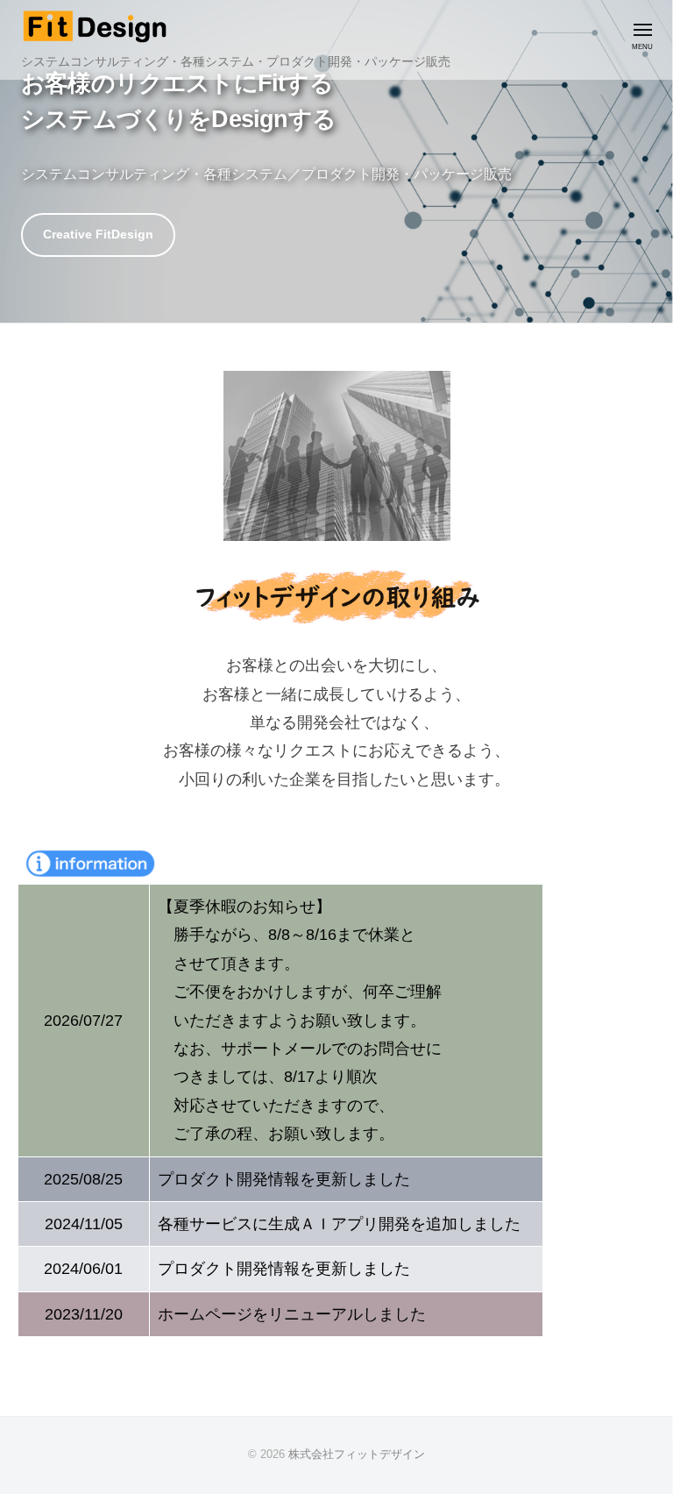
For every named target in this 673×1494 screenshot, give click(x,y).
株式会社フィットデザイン (356, 1454)
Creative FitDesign (98, 234)
